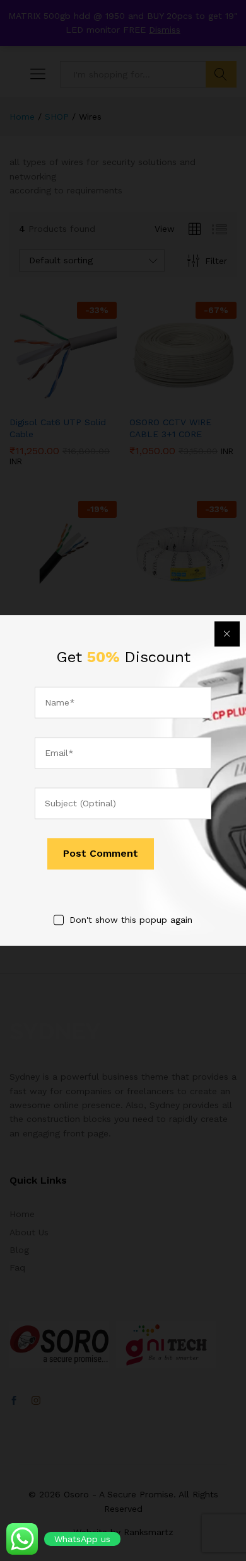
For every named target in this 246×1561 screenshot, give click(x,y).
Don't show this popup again (130, 920)
